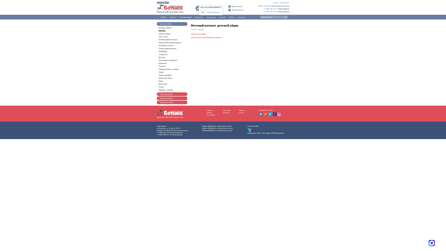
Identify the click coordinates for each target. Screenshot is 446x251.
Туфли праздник (165, 75)
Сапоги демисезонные (167, 49)
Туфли (161, 72)
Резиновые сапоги (166, 45)
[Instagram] (279, 114)
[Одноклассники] (265, 114)
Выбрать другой (214, 12)
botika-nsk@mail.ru (209, 126)
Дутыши (162, 57)
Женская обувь (166, 94)
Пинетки (162, 66)
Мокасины (163, 63)
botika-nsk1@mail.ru (209, 128)
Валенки (162, 31)
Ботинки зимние (165, 28)
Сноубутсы (163, 54)
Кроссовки (163, 84)
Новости (222, 17)
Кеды (161, 81)
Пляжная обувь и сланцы (169, 69)
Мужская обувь (166, 98)
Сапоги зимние (164, 34)
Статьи (231, 17)
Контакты (241, 17)
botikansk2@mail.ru (209, 130)
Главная (163, 17)
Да (203, 12)
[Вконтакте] (261, 114)
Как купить (199, 17)
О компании (211, 17)
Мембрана (163, 51)
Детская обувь (166, 24)
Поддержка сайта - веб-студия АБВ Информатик (265, 133)
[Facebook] (275, 114)
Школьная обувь (165, 78)
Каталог (173, 17)
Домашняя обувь (167, 102)
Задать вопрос (237, 6)
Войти (276, 2)
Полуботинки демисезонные (170, 43)
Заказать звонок (237, 10)
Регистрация (284, 2)
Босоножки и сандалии (168, 60)
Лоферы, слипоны (166, 90)
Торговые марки (185, 17)
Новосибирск (162, 3)
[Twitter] (270, 114)
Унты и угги (163, 37)
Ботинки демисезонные (168, 40)
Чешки (161, 87)
